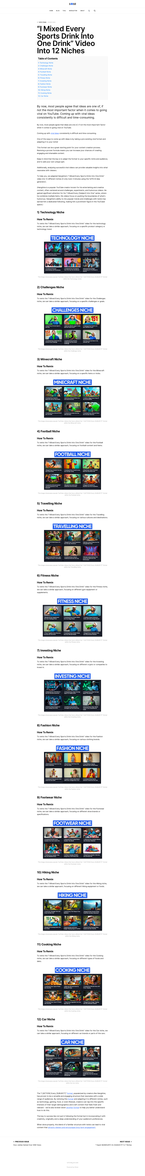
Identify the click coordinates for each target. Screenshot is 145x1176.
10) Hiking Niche (44, 90)
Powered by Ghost (72, 1167)
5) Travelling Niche (45, 75)
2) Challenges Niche (45, 66)
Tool (64, 10)
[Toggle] (89, 10)
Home (51, 10)
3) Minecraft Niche (45, 69)
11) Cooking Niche (44, 93)
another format (72, 1108)
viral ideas (55, 133)
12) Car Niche (43, 96)
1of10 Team (42, 22)
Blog (57, 10)
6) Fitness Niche (44, 78)
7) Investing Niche (44, 81)
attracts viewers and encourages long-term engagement (71, 1127)
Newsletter (73, 10)
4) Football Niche (44, 72)
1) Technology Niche (45, 63)
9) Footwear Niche (45, 87)
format (70, 1093)
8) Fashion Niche (44, 84)
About (82, 10)
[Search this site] (94, 10)
